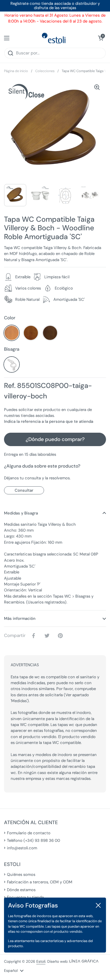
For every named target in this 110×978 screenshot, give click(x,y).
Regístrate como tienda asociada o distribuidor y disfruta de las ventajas (55, 5)
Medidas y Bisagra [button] (21, 513)
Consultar (24, 490)
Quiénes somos (21, 874)
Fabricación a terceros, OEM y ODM (39, 882)
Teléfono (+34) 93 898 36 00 (33, 840)
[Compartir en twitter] (48, 636)
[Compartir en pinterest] (61, 636)
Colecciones (44, 71)
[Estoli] (53, 38)
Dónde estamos (21, 889)
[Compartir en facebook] (35, 636)
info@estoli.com (22, 848)
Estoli (40, 961)
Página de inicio (16, 71)
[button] (100, 38)
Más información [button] (20, 618)
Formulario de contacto (28, 833)
